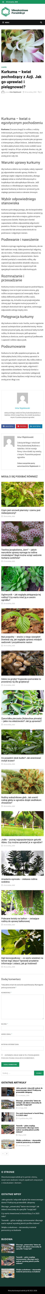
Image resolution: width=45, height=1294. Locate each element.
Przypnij (23, 426)
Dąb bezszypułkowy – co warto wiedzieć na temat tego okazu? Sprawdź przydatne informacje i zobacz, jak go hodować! (22, 961)
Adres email (6, 1034)
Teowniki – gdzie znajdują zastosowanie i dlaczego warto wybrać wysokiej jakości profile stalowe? (27, 1129)
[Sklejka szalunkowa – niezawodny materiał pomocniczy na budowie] (7, 1141)
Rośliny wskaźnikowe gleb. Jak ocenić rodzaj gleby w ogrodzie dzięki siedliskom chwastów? (21, 800)
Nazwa (4, 1024)
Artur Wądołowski (15, 92)
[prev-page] (3, 1153)
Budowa (6, 1239)
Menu (7, 22)
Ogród (4, 67)
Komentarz (6, 993)
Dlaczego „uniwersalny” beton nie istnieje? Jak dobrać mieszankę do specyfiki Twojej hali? (28, 1103)
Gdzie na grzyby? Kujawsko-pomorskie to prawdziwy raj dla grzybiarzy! (21, 680)
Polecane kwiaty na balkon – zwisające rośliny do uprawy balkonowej (20, 920)
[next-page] (6, 1153)
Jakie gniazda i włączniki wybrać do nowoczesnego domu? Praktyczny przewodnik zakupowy (29, 1090)
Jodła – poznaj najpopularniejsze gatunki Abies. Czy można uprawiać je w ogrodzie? (21, 841)
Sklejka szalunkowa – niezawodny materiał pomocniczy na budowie (28, 1141)
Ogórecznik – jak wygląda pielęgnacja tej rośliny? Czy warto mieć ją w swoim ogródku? (21, 597)
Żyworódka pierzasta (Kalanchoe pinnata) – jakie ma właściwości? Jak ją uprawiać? (21, 719)
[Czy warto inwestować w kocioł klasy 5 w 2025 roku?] (7, 1114)
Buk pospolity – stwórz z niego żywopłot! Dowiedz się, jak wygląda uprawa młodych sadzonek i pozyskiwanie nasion (21, 640)
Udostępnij (9, 426)
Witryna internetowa (10, 1044)
